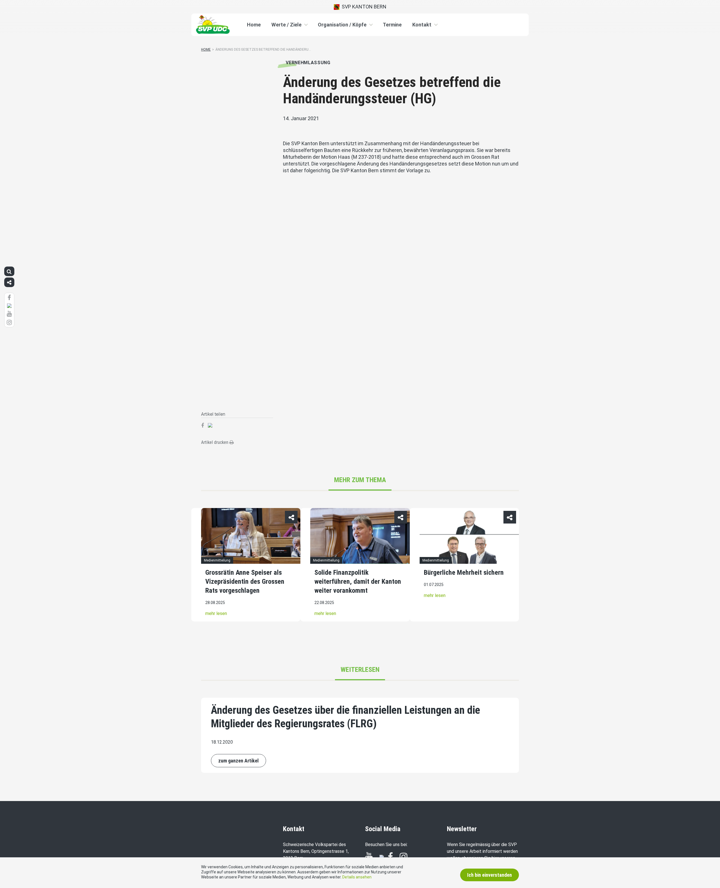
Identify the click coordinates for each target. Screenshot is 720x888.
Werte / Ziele (286, 25)
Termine (392, 25)
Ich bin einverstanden (489, 875)
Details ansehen (357, 877)
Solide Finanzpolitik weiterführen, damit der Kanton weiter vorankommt (357, 581)
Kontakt (421, 25)
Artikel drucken (215, 442)
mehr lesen (216, 613)
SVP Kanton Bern (362, 7)
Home (254, 25)
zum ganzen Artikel (238, 761)
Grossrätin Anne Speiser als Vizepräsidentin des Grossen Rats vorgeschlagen (244, 581)
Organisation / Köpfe (342, 25)
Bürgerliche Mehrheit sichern (464, 572)
